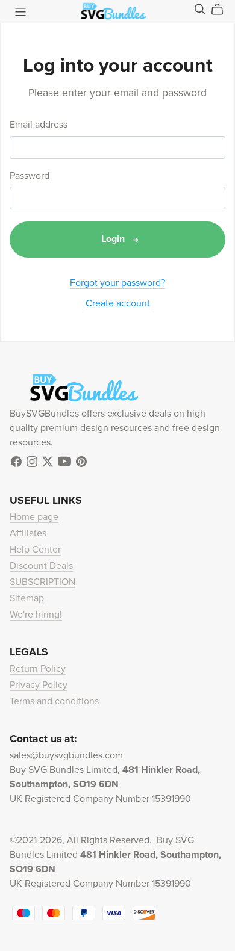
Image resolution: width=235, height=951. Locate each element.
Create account (118, 303)
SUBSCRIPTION (42, 582)
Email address (38, 125)
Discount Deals (41, 566)
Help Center (35, 550)
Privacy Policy (38, 685)
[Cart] (222, 10)
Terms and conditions (54, 701)
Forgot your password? (117, 283)
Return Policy (38, 669)
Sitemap (27, 598)
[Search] (200, 9)
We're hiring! (36, 615)
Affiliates (28, 533)
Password (29, 176)
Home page (34, 517)
